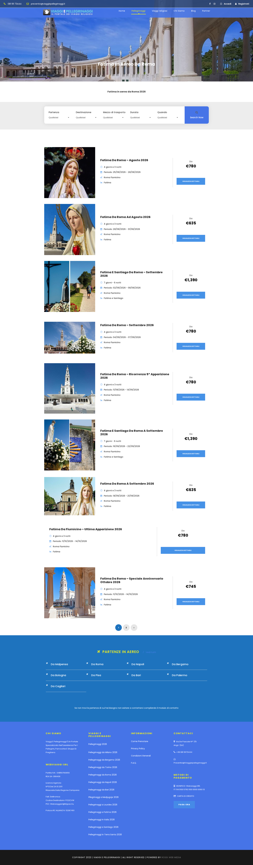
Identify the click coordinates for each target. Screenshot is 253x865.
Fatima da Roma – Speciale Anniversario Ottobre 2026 (131, 580)
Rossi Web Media (171, 857)
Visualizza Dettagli (190, 181)
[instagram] (214, 3)
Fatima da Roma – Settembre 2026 (127, 325)
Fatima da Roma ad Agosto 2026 (125, 217)
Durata (134, 112)
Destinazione (83, 112)
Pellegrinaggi (139, 10)
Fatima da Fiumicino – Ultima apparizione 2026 (85, 529)
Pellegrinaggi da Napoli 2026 (102, 782)
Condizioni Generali (141, 755)
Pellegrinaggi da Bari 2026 (101, 789)
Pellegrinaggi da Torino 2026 (102, 767)
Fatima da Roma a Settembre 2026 (127, 484)
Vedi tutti (149, 652)
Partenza (54, 112)
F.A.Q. (133, 762)
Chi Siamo (179, 10)
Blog (193, 10)
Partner (206, 10)
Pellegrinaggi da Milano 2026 (102, 752)
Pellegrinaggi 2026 (97, 744)
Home (122, 10)
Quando (162, 112)
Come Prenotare (139, 741)
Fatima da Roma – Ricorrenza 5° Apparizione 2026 (134, 376)
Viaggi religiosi (159, 10)
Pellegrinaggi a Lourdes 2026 (102, 804)
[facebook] (210, 3)
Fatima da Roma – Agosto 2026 (124, 160)
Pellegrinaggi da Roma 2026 (102, 774)
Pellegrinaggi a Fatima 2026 (102, 812)
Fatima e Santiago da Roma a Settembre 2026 (131, 432)
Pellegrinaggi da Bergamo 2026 (104, 759)
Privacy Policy (138, 748)
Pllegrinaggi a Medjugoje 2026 (103, 797)
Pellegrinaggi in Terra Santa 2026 (105, 834)
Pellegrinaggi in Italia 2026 (101, 819)
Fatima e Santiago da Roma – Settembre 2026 (131, 274)
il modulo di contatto (167, 707)
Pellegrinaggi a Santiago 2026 (103, 827)
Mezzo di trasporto (114, 112)
